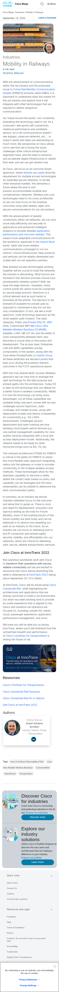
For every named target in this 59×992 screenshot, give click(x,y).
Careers (10, 893)
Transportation (26, 773)
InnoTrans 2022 (38, 575)
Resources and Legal (18, 909)
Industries (19, 12)
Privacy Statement (28, 979)
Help (9, 922)
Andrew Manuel (13, 73)
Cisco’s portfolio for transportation (26, 636)
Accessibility (12, 946)
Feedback (11, 917)
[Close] (54, 966)
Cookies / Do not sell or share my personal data (26, 939)
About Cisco (12, 883)
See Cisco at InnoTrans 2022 (20, 705)
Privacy (10, 933)
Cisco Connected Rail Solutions (21, 692)
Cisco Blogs (21, 4)
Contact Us (12, 888)
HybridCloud (10, 773)
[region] (29, 977)
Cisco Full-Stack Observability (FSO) (27, 762)
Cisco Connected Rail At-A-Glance (23, 698)
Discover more (37, 817)
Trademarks (12, 952)
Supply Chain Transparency (19, 957)
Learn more (38, 862)
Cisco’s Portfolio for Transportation (23, 685)
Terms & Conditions (15, 927)
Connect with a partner (17, 899)
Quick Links (13, 875)
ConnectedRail (42, 767)
